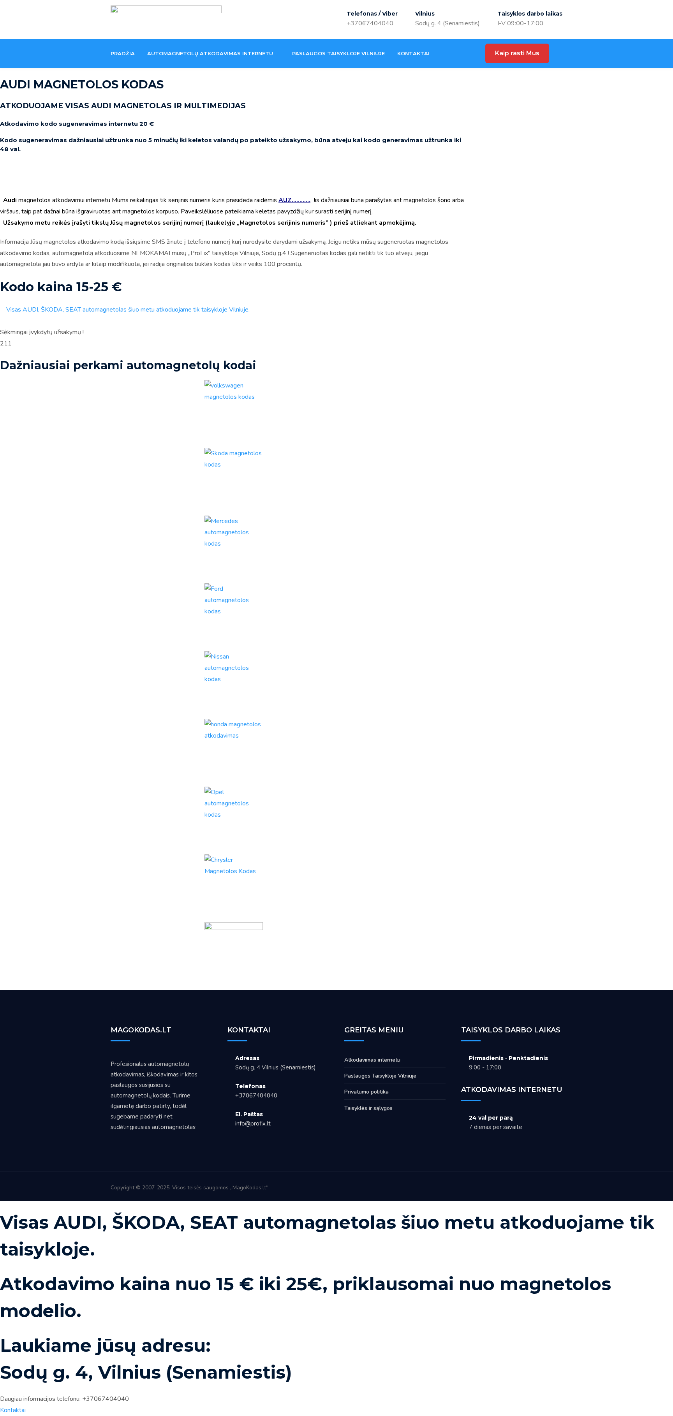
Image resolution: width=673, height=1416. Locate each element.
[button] (233, 178)
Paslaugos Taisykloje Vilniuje (338, 53)
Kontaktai (413, 53)
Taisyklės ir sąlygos (368, 1108)
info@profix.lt (253, 1123)
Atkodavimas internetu (372, 1060)
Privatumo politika (366, 1091)
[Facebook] (450, 53)
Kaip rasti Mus (517, 53)
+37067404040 (370, 23)
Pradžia (123, 53)
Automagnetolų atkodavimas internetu (210, 53)
